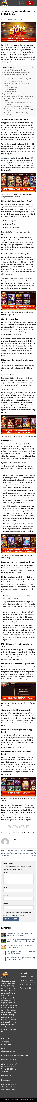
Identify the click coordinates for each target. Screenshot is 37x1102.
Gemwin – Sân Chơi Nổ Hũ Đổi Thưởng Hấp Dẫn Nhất (27, 853)
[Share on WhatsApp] (9, 826)
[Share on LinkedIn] (27, 826)
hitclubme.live (6, 1076)
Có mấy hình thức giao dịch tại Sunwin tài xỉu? (19, 107)
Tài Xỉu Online (5, 9)
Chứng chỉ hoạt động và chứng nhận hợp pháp (19, 79)
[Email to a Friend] (20, 826)
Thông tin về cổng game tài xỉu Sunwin (15, 70)
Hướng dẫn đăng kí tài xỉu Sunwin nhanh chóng (18, 96)
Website (5, 904)
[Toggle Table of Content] (32, 67)
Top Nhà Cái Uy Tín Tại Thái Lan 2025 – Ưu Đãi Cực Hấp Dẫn (20, 946)
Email (5, 895)
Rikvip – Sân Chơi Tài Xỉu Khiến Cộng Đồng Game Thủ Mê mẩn (9, 853)
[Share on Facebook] (13, 826)
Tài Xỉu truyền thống (12, 87)
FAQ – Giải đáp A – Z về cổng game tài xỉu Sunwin (17, 99)
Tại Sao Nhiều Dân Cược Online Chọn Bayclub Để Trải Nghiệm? (19, 934)
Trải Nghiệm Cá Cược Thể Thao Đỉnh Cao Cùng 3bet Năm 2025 (21, 952)
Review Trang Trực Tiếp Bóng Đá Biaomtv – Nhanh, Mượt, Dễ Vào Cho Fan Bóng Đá (21, 940)
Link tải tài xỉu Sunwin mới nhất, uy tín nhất (17, 72)
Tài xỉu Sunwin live (11, 89)
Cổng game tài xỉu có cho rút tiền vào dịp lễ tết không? (19, 103)
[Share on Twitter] (16, 826)
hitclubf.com (5, 1080)
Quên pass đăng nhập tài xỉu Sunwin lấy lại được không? (19, 114)
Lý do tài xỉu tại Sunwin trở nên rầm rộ (15, 94)
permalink (32, 833)
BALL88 (31, 1099)
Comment (6, 872)
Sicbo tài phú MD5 (11, 91)
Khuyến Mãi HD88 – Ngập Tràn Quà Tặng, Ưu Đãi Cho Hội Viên (21, 958)
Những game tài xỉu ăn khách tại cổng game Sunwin (17, 84)
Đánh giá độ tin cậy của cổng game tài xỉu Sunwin (16, 76)
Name (5, 887)
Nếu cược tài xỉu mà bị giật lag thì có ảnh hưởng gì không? (20, 110)
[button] (34, 3)
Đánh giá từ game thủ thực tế (14, 81)
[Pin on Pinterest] (23, 826)
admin (21, 19)
